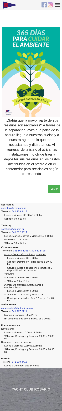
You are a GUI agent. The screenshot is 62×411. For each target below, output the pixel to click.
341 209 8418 (19, 361)
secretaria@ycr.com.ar (13, 208)
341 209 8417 (19, 211)
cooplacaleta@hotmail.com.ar (17, 308)
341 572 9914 (19, 232)
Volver (54, 188)
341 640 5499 (37, 250)
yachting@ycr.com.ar (12, 229)
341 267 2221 (19, 311)
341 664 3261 (20, 250)
